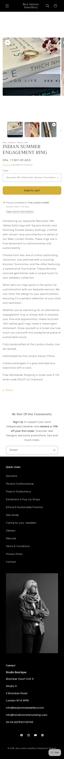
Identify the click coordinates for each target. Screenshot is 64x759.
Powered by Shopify (46, 748)
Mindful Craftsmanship (20, 484)
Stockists (11, 476)
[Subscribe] (54, 450)
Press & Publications (18, 491)
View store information (20, 211)
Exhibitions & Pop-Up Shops (23, 499)
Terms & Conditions (18, 546)
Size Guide (12, 515)
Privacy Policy (14, 554)
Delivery (10, 530)
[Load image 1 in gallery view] (15, 129)
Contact (11, 562)
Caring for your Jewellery (21, 523)
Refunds (11, 538)
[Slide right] (60, 130)
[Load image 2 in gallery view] (32, 129)
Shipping (7, 165)
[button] (7, 6)
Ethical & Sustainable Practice (24, 507)
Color (6, 170)
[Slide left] (3, 130)
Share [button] (9, 390)
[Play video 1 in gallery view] (48, 129)
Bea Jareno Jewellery (26, 748)
